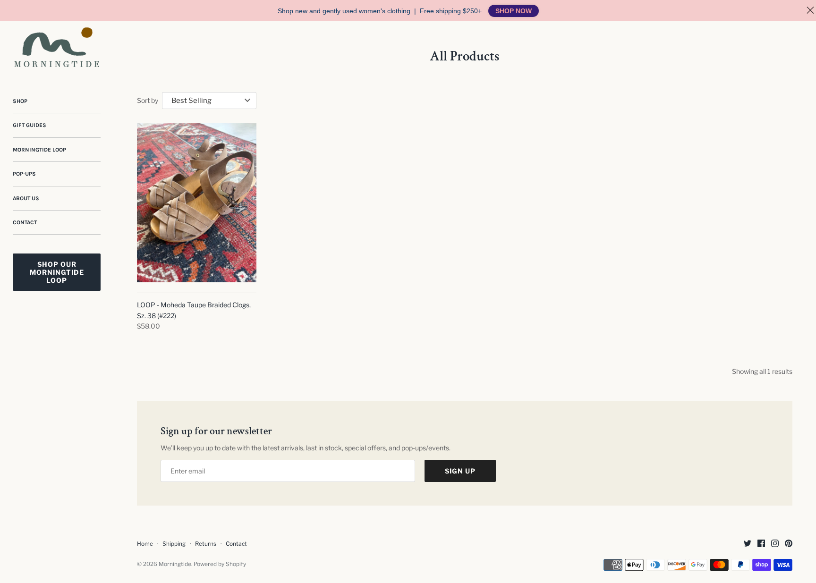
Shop (20, 101)
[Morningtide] (56, 47)
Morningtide (175, 564)
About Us (26, 198)
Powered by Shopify (220, 564)
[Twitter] (747, 544)
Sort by (147, 100)
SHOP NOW (513, 11)
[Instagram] (775, 544)
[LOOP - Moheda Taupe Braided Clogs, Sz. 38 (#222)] (196, 202)
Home (145, 544)
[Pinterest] (788, 544)
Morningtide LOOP (39, 149)
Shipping (174, 544)
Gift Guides (29, 125)
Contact (25, 222)
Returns (205, 544)
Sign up (460, 471)
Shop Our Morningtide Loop (57, 272)
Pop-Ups (24, 173)
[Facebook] (761, 544)
